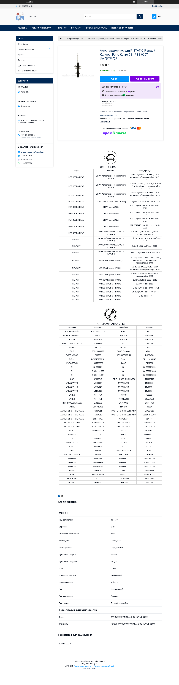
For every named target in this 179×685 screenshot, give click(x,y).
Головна (22, 28)
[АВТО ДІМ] (20, 21)
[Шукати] (140, 16)
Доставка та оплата (96, 28)
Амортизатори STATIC (76, 39)
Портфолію (23, 44)
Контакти (76, 28)
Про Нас (21, 55)
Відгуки (21, 60)
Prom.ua (102, 661)
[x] (62, 496)
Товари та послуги (41, 28)
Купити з (140, 79)
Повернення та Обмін (122, 28)
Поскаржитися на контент (83, 666)
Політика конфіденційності (104, 666)
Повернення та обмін (27, 71)
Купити (114, 79)
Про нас (62, 28)
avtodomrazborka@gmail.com (32, 152)
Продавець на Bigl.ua (89, 664)
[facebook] (59, 496)
